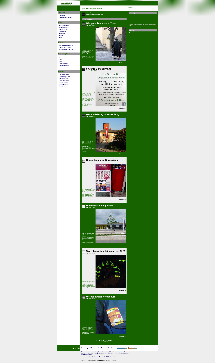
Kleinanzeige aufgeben (66, 45)
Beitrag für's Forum (65, 47)
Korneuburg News (86, 351)
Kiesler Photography (86, 354)
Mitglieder (62, 33)
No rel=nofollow (132, 348)
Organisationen (63, 27)
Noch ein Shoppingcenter (99, 205)
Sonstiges (62, 87)
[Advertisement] (142, 18)
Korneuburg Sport (96, 351)
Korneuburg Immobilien (119, 351)
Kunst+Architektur (64, 81)
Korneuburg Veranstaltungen (99, 353)
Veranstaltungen (64, 25)
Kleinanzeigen (63, 63)
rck (87, 25)
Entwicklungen (63, 79)
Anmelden (62, 15)
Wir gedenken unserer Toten (101, 23)
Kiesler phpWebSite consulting (90, 348)
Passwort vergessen (65, 17)
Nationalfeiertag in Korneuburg (102, 114)
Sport (60, 62)
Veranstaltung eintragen (66, 49)
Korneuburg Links (113, 353)
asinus (88, 70)
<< (96, 340)
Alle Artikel (62, 31)
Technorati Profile (107, 348)
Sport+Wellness (64, 85)
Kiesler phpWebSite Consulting (107, 356)
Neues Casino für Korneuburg (102, 160)
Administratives (64, 65)
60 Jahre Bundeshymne (98, 69)
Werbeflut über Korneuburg (100, 296)
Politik (60, 60)
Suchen (130, 8)
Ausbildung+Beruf (64, 77)
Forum (61, 35)
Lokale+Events (63, 83)
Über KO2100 (63, 29)
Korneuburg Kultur (107, 351)
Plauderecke (63, 58)
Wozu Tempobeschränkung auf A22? (105, 251)
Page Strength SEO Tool (122, 348)
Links (60, 37)
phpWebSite (90, 356)
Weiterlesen (122, 62)
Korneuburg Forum (124, 353)
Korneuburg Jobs (85, 353)
